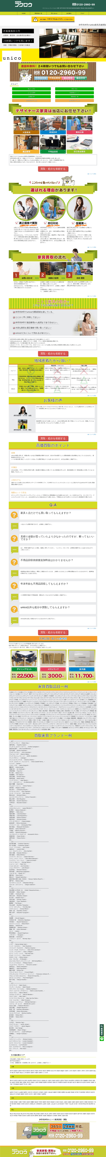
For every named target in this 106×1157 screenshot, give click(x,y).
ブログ (82, 13)
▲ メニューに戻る (92, 173)
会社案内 (68, 13)
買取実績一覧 (38, 13)
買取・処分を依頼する (53, 168)
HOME (24, 13)
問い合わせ (54, 13)
